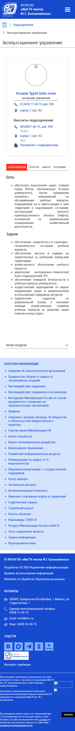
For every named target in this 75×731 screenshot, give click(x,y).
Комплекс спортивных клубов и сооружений (37, 496)
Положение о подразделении (39, 145)
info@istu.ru (26, 618)
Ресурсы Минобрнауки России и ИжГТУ (33, 526)
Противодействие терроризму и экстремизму (37, 392)
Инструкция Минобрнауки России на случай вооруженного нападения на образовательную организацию (37, 401)
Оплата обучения (19, 514)
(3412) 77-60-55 (19, 612)
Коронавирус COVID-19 (22, 520)
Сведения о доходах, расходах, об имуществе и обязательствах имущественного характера (37, 421)
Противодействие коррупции (26, 386)
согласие (43, 719)
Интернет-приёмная (17, 665)
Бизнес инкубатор (20, 436)
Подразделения (23, 25)
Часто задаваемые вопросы (26, 531)
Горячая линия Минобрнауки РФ (29, 430)
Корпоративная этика (22, 543)
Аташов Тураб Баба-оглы (36, 93)
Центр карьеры (18, 479)
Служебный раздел (20, 508)
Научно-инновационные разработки (31, 442)
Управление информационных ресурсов (34, 454)
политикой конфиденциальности (16, 725)
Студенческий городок (22, 502)
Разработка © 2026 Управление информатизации (36, 567)
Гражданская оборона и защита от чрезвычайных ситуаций (30, 378)
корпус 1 (25, 110)
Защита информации (22, 537)
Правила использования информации (28, 573)
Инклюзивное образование (25, 448)
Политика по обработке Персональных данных (34, 579)
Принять (68, 714)
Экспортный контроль (22, 485)
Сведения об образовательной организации (36, 371)
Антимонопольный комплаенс (28, 490)
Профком (14, 411)
